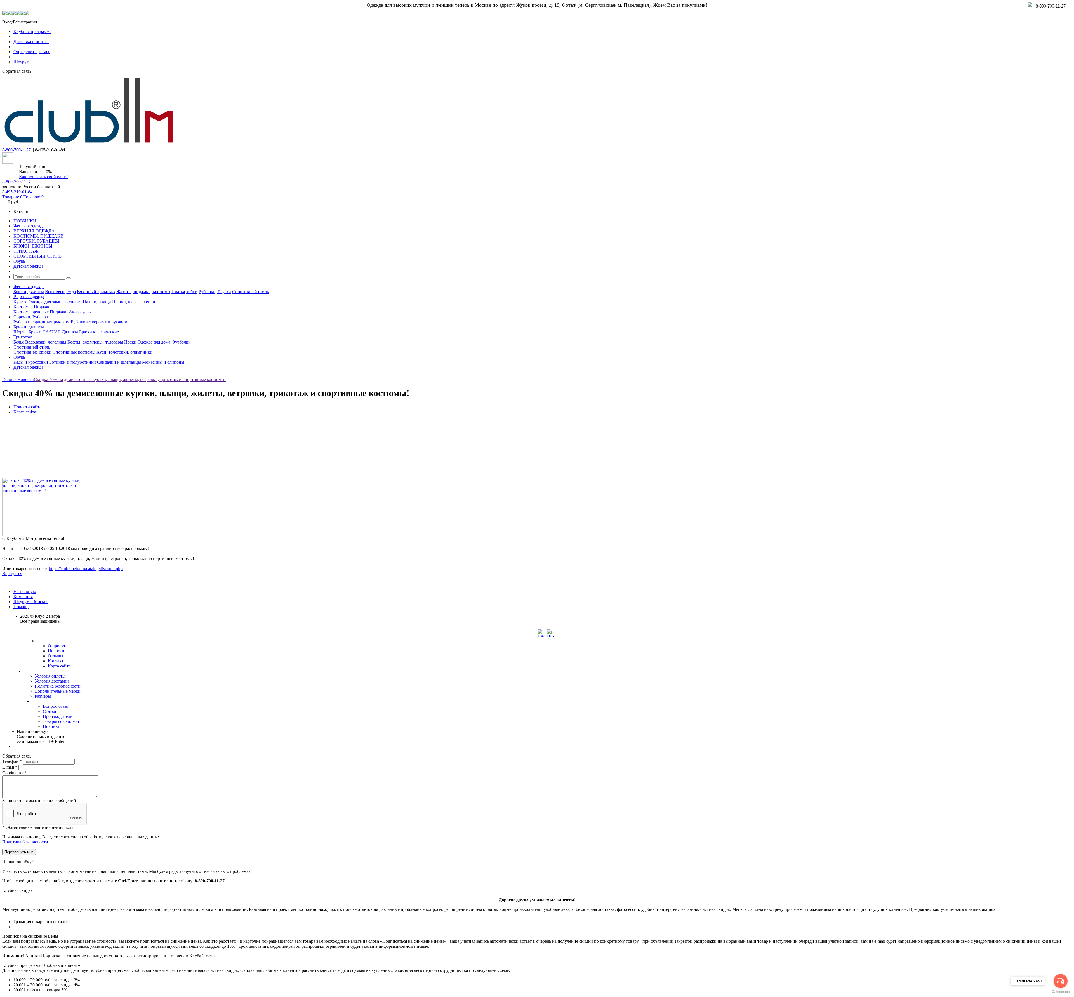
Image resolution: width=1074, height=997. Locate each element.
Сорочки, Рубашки (31, 316)
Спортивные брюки (32, 352)
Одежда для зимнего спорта (55, 301)
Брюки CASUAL (45, 332)
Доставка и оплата (31, 41)
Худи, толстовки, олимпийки (124, 352)
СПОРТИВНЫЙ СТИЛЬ (37, 256)
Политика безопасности (58, 686)
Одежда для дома (154, 342)
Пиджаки (59, 311)
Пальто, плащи (97, 301)
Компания (23, 596)
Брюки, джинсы (28, 291)
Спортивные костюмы (74, 352)
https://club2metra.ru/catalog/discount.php (86, 568)
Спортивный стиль (250, 291)
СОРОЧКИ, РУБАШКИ (36, 241)
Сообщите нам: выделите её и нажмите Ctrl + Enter (41, 736)
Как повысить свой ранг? (43, 176)
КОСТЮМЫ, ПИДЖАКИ (38, 236)
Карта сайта (59, 666)
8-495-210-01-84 (17, 191)
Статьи (49, 711)
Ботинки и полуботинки (72, 362)
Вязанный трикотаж (96, 291)
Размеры (43, 696)
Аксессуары (80, 311)
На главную (24, 591)
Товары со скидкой (61, 721)
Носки (130, 342)
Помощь (21, 606)
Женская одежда (28, 226)
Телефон (12, 761)
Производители (58, 716)
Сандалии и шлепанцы (119, 362)
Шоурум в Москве (30, 601)
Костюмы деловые (31, 311)
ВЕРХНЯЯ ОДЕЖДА (34, 231)
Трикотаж (22, 337)
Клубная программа (32, 31)
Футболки (181, 342)
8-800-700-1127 (16, 149)
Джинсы (70, 332)
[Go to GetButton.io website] (1061, 991)
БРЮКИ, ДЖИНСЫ (32, 246)
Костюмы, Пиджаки (32, 306)
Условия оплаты (50, 676)
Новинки (51, 726)
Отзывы (55, 655)
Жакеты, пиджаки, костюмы (143, 291)
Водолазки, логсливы (45, 342)
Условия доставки (52, 681)
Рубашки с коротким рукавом (99, 321)
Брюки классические (99, 332)
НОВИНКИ (24, 220)
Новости (56, 650)
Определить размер (31, 51)
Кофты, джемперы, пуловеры (95, 342)
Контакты (57, 661)
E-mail (9, 767)
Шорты (20, 332)
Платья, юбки (184, 291)
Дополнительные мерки (58, 691)
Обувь (19, 261)
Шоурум (21, 61)
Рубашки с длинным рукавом (41, 321)
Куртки (20, 301)
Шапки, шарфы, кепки (133, 301)
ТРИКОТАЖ (25, 251)
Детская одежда (28, 266)
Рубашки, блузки (215, 291)
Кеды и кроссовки (30, 362)
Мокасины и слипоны (163, 362)
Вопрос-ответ (56, 706)
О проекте (57, 645)
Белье (18, 342)
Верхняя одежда (60, 291)
